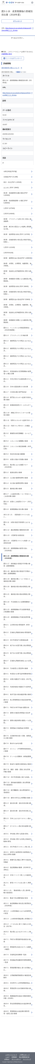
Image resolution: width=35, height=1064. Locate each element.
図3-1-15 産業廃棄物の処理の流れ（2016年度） (15, 549)
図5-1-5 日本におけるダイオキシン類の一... (17, 820)
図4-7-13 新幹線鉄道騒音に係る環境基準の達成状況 (17, 784)
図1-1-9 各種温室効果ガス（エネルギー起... (17, 406)
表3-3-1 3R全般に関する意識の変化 (16, 834)
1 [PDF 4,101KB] (9, 247)
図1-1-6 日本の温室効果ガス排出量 (16, 386)
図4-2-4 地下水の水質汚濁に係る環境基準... (17, 647)
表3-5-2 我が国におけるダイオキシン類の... (17, 933)
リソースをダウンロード (13, 58)
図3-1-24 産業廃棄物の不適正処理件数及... (17, 618)
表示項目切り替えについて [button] (10, 68)
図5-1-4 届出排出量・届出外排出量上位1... (17, 812)
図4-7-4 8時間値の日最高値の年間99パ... (16, 729)
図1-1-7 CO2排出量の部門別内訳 (15, 392)
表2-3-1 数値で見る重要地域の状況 (16, 898)
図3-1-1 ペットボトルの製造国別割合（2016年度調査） (16, 329)
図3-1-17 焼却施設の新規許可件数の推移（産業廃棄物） (17, 565)
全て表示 (23, 72)
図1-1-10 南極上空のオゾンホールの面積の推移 (17, 414)
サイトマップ (27, 1059)
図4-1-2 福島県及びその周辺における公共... (17, 342)
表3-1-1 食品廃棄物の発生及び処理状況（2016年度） (17, 904)
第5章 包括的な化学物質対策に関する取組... (17, 272)
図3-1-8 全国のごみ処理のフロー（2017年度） (17, 503)
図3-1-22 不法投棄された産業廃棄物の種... (17, 603)
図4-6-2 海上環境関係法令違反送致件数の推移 (17, 701)
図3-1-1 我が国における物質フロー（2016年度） (16, 466)
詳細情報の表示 (6, 54)
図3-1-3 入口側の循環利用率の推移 (16, 478)
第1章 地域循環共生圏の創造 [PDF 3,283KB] (16, 194)
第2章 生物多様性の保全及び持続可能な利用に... (17, 241)
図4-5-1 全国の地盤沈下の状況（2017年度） (17, 680)
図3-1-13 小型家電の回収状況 (14, 535)
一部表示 (18, 72)
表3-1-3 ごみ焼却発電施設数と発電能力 (17, 918)
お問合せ (6, 1059)
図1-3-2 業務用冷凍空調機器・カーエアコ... (17, 434)
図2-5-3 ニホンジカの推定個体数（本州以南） (17, 447)
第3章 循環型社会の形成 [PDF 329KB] (17, 299)
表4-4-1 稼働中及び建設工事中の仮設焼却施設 (17, 861)
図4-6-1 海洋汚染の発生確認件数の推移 (17, 694)
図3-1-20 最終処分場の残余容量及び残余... (17, 588)
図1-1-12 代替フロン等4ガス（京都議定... (17, 427)
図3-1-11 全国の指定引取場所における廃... (17, 523)
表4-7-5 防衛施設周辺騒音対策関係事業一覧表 (17, 961)
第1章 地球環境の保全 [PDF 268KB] (16, 286)
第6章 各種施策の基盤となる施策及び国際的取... (17, 280)
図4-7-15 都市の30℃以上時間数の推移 (17, 798)
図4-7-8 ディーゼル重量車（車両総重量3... (17, 758)
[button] (32, 2)
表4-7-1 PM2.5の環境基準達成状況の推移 (17, 940)
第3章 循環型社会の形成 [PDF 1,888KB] (17, 258)
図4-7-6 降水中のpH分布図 (13, 743)
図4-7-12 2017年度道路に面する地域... (17, 777)
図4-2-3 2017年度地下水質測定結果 (16, 640)
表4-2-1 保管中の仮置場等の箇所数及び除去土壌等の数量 (17, 853)
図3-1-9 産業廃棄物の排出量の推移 (16, 509)
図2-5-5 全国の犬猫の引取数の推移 (16, 459)
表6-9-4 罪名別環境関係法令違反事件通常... (17, 1005)
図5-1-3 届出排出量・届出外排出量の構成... (17, 804)
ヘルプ (7, 1057)
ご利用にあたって (24, 1055)
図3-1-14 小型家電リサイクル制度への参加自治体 (17, 542)
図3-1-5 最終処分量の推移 (13, 488)
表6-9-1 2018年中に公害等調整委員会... (17, 983)
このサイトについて (11, 1055)
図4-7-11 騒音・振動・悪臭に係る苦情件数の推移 (17, 771)
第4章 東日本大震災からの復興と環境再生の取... (17, 228)
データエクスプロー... (17, 38)
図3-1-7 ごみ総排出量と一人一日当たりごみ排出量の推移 (17, 495)
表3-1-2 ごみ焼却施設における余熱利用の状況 (17, 912)
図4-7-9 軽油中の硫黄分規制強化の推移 (17, 764)
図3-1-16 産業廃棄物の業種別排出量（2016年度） (16, 557)
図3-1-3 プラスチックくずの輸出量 (16, 335)
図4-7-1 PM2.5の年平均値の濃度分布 (16, 707)
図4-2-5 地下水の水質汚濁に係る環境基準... (17, 654)
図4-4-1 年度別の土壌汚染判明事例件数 (17, 674)
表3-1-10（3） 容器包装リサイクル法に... (17, 516)
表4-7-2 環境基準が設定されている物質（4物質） (17, 948)
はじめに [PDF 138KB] (11, 187)
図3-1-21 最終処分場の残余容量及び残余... (17, 595)
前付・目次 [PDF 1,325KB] (12, 182)
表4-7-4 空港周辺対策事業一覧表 (15, 954)
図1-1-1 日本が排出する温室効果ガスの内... (17, 380)
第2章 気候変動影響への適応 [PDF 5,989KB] (16, 202)
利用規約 (14, 1057)
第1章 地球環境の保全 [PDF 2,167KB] (17, 234)
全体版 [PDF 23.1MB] (11, 177)
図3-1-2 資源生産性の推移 (13, 472)
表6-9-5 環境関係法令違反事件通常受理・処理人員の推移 (16, 1012)
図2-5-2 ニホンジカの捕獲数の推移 (16, 441)
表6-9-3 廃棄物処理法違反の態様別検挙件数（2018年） (17, 997)
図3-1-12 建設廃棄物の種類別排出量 (16, 530)
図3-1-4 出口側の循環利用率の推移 (16, 483)
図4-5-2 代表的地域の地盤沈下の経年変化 (17, 688)
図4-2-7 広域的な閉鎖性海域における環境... (17, 662)
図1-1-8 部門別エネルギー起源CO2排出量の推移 (17, 398)
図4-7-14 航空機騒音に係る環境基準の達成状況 (17, 791)
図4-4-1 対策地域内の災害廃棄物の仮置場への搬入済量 (17, 372)
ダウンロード (17, 21)
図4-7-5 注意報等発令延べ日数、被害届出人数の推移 (17, 737)
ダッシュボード (16, 1059)
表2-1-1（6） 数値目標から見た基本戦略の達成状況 (17, 891)
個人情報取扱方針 (24, 1057)
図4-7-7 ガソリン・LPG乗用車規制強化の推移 (17, 750)
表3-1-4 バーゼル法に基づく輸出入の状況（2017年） (17, 925)
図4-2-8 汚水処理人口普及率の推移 (16, 668)
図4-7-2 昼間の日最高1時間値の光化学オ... (17, 714)
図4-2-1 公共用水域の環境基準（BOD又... (17, 626)
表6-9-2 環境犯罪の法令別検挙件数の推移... (17, 989)
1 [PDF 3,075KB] (9, 208)
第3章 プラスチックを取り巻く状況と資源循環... (17, 220)
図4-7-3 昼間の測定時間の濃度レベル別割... (17, 722)
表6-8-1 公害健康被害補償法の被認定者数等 (17, 976)
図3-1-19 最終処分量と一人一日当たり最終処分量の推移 (17, 580)
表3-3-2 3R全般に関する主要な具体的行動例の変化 (17, 840)
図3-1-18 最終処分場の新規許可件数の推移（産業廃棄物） (17, 572)
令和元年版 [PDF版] (10, 171)
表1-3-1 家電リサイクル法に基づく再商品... (17, 884)
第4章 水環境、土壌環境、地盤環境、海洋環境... (17, 265)
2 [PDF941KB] (8, 253)
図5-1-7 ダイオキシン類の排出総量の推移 (17, 827)
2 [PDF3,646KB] (9, 213)
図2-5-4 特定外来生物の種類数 (14, 454)
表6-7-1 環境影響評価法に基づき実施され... (17, 969)
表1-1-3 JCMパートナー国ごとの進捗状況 (17, 876)
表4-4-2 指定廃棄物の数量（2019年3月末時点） (17, 869)
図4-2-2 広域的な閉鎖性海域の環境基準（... (17, 633)
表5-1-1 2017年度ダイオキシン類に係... (17, 847)
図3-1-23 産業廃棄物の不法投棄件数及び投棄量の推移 (17, 611)
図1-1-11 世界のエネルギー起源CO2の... (17, 420)
